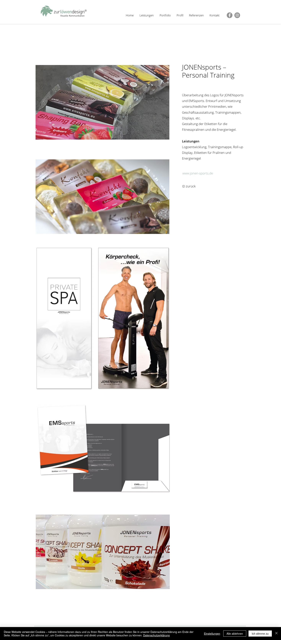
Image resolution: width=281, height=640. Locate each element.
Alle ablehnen (235, 633)
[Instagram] (237, 15)
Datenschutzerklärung (156, 635)
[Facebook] (229, 15)
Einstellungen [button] (212, 633)
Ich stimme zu (260, 633)
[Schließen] (276, 633)
